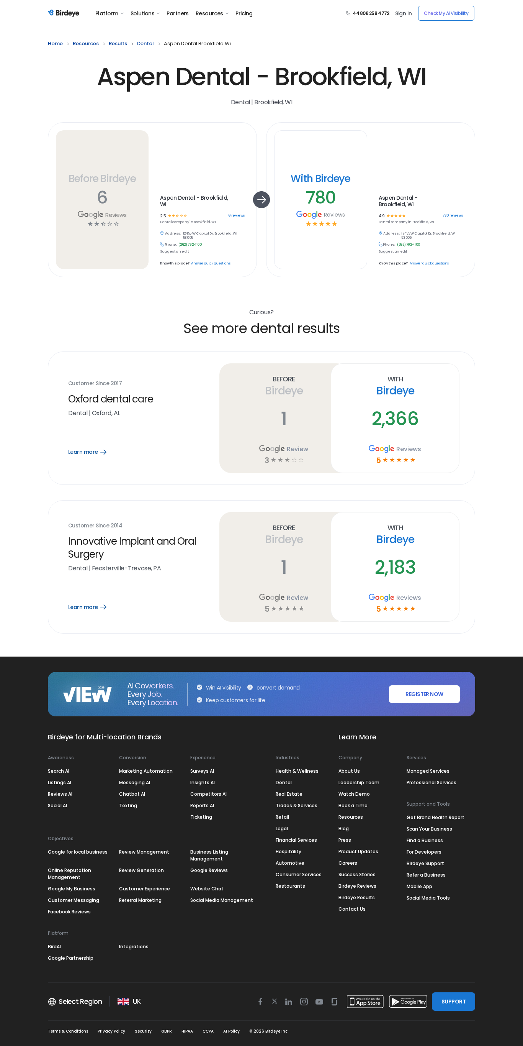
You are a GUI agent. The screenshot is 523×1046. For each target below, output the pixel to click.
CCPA (208, 1031)
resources (86, 43)
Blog (343, 828)
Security (143, 1031)
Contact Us (352, 909)
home (55, 43)
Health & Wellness (297, 771)
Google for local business (78, 852)
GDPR (166, 1031)
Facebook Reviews (69, 911)
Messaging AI (134, 782)
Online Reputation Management (69, 873)
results (118, 43)
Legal (282, 828)
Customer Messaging (73, 900)
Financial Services (296, 840)
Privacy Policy (111, 1031)
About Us (349, 771)
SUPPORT (453, 1001)
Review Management (144, 852)
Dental (284, 782)
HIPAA (187, 1031)
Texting (128, 805)
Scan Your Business (429, 829)
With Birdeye (320, 178)
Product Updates (358, 851)
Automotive (290, 863)
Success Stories (357, 874)
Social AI (57, 805)
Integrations (134, 946)
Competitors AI (208, 794)
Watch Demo (354, 794)
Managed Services (428, 771)
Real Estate (289, 794)
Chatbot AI (132, 794)
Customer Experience (144, 888)
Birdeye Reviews (357, 886)
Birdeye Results (356, 897)
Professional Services (431, 782)
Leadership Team (358, 782)
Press (344, 840)
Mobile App (419, 886)
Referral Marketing (140, 900)
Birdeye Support (425, 863)
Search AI (58, 771)
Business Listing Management (209, 855)
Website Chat (207, 888)
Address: (173, 234)
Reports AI (202, 805)
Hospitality (288, 851)
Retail (282, 817)
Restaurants (290, 886)
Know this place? (174, 263)
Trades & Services (296, 805)
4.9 (381, 215)
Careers (347, 863)
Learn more (93, 451)
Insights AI (202, 782)
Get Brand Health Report (435, 817)
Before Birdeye (102, 178)
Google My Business (71, 888)
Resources (209, 13)
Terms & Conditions (68, 1031)
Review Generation (141, 870)
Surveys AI (202, 771)
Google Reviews (209, 870)
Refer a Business (426, 875)
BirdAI (54, 946)
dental (145, 43)
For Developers (424, 852)
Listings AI (59, 782)
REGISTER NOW (424, 694)
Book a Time (353, 805)
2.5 (163, 215)
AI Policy (231, 1031)
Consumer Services (299, 874)
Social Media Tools (428, 898)
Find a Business (425, 840)
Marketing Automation (146, 771)
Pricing (243, 13)
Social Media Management (221, 900)
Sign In (403, 13)
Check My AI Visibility (446, 13)
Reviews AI (60, 794)
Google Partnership (70, 958)
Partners (178, 13)
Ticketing (201, 817)
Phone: (171, 245)
